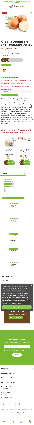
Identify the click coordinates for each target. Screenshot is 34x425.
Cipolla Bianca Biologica (9, 150)
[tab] (13, 173)
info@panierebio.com (8, 394)
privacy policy (21, 350)
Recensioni (5, 173)
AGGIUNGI (11, 162)
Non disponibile (15, 60)
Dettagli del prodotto (8, 281)
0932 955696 (6, 392)
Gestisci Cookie (20, 412)
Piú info (4, 303)
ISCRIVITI (17, 355)
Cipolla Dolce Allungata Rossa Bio (25, 151)
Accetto (17, 307)
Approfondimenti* (7, 276)
